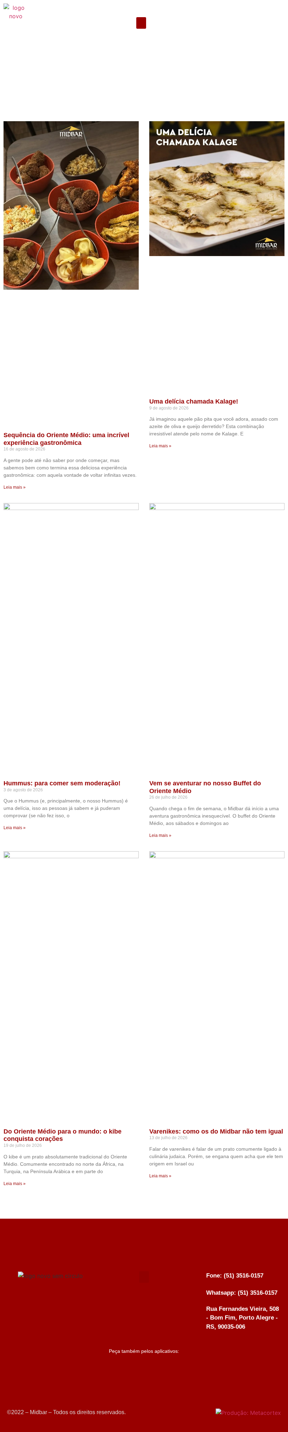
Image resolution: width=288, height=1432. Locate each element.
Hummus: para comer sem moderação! (62, 783)
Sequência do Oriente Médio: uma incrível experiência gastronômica (66, 439)
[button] (141, 23)
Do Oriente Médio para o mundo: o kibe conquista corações (63, 1135)
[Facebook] (268, 11)
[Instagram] (268, 25)
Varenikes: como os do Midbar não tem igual (216, 1131)
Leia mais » (15, 487)
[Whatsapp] (268, 39)
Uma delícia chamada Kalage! (193, 401)
